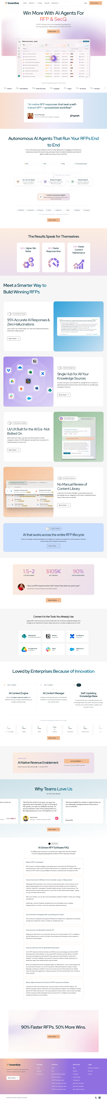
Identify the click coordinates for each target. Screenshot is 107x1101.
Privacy (90, 1074)
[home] (12, 3)
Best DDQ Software (78, 1089)
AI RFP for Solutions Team (59, 1086)
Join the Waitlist (75, 761)
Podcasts (75, 1074)
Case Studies (76, 1077)
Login (85, 3)
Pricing (40, 3)
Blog (74, 1068)
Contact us (40, 1074)
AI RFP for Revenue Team (59, 1083)
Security (47, 3)
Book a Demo (52, 600)
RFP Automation (56, 1077)
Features (39, 1071)
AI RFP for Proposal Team (59, 1089)
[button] (32, 3)
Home (25, 3)
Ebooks (75, 1071)
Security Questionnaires (58, 1074)
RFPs (53, 1068)
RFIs (53, 1071)
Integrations (76, 1080)
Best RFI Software (78, 1086)
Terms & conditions (93, 1068)
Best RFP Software (78, 1083)
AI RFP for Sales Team (58, 1080)
